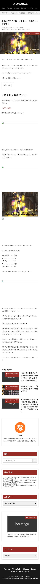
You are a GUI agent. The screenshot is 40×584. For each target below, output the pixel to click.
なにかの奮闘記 (20, 4)
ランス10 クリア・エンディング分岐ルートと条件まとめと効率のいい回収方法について (21, 535)
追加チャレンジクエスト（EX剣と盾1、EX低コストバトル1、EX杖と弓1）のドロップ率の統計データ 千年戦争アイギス (29, 406)
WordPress (34, 578)
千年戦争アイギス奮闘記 (18, 13)
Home (3, 8)
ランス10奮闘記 (32, 517)
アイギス (30, 8)
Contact (23, 8)
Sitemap (16, 8)
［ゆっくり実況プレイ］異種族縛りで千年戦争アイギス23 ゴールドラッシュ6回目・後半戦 (29, 376)
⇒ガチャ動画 (6, 108)
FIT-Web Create (18, 578)
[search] (35, 461)
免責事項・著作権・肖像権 (20, 571)
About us (9, 8)
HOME (5, 13)
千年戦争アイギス (24, 29)
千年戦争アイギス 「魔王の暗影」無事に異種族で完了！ (29, 389)
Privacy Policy (16, 569)
